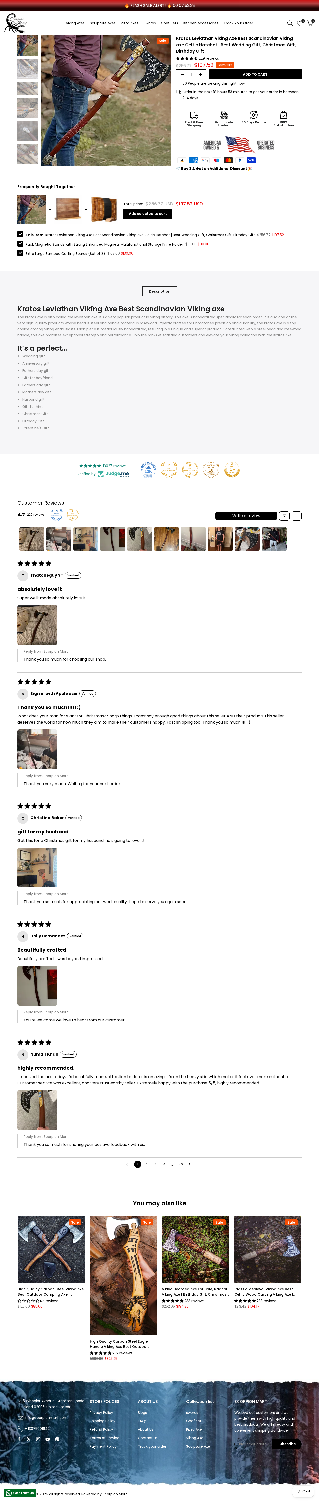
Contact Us (148, 1437)
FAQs (142, 1420)
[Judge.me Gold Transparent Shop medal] (190, 470)
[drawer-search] (290, 23)
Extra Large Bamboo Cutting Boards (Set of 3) (65, 253)
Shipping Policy (102, 1420)
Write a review (246, 516)
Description (159, 291)
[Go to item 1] (31, 539)
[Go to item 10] (274, 539)
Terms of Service (104, 1437)
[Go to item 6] (166, 539)
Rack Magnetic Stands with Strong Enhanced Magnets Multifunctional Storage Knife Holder (104, 244)
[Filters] (284, 516)
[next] (161, 101)
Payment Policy (103, 1446)
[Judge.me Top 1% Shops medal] (232, 470)
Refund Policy (101, 1429)
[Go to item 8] (220, 539)
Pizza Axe (194, 1429)
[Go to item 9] (247, 539)
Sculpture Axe (198, 1446)
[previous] (51, 101)
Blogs (142, 1412)
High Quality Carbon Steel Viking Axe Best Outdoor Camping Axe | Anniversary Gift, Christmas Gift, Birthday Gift (51, 1292)
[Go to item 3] (85, 539)
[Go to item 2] (58, 539)
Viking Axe (194, 1437)
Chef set (193, 1420)
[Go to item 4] (112, 539)
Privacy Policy (101, 1412)
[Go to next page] (191, 1164)
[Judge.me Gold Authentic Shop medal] (169, 470)
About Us (145, 1429)
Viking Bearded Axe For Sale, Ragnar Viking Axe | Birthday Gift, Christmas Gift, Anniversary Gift (195, 1292)
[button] (187, 58)
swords (192, 1412)
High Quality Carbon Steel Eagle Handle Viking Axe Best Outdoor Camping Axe (119, 1344)
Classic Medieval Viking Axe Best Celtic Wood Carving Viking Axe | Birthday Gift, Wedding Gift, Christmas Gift (263, 1292)
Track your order (152, 1446)
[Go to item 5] (139, 539)
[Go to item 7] (193, 539)
